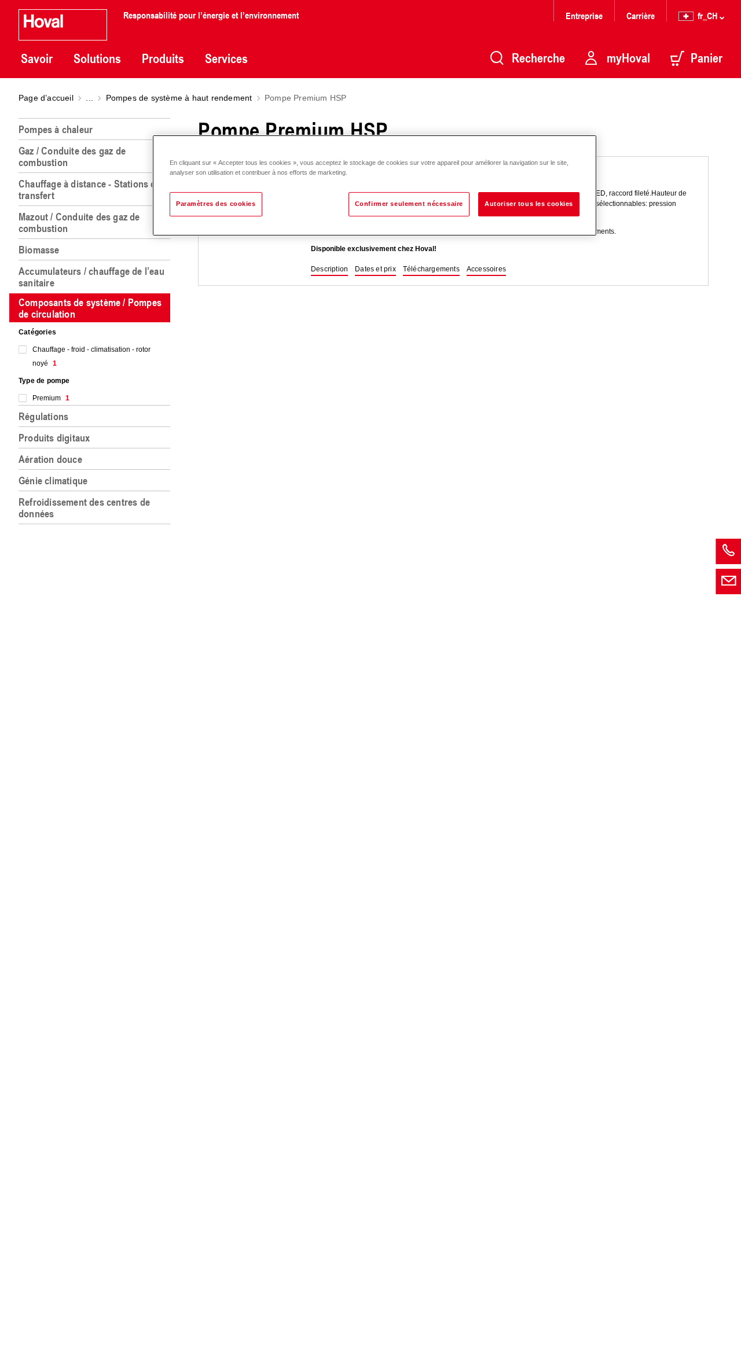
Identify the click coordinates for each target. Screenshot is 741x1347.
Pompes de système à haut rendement (179, 97)
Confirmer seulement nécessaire (409, 203)
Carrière (640, 15)
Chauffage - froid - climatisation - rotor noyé (91, 356)
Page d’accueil (46, 97)
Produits (163, 58)
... (89, 97)
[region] (96, 728)
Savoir (37, 58)
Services (226, 58)
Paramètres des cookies (216, 203)
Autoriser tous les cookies (529, 203)
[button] (329, 269)
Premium (50, 398)
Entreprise (584, 15)
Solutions (97, 58)
